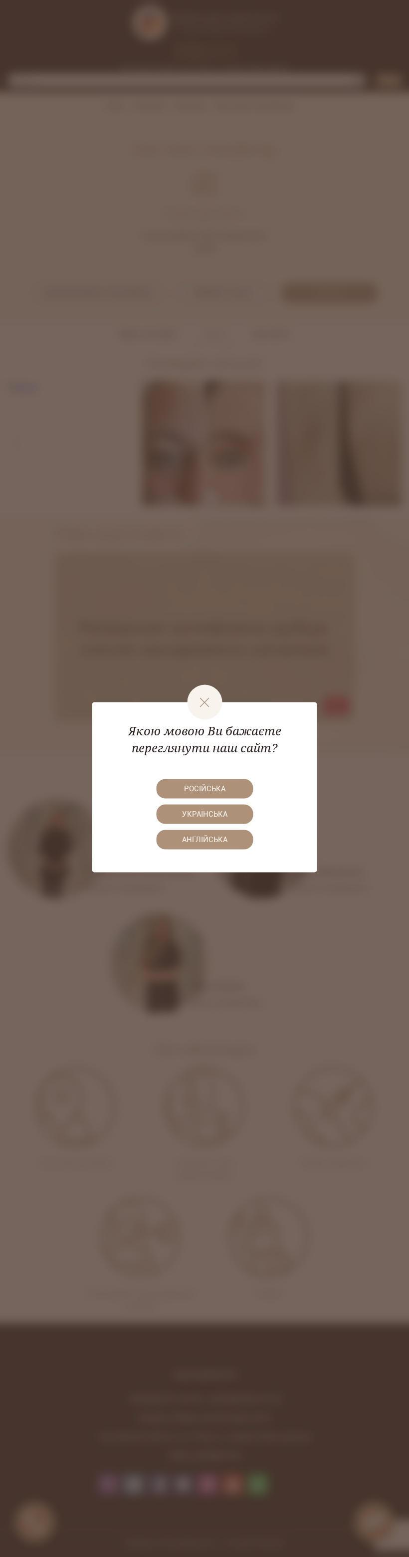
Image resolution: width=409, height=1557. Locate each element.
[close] (204, 702)
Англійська (204, 839)
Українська (204, 813)
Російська (204, 788)
